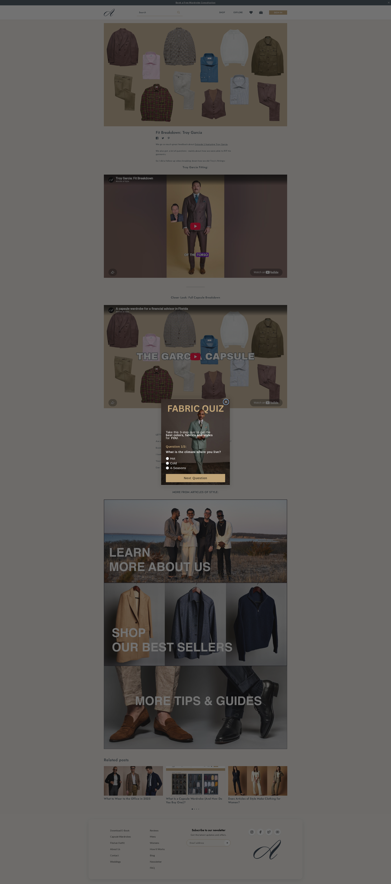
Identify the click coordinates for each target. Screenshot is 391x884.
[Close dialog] (226, 402)
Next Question (195, 478)
